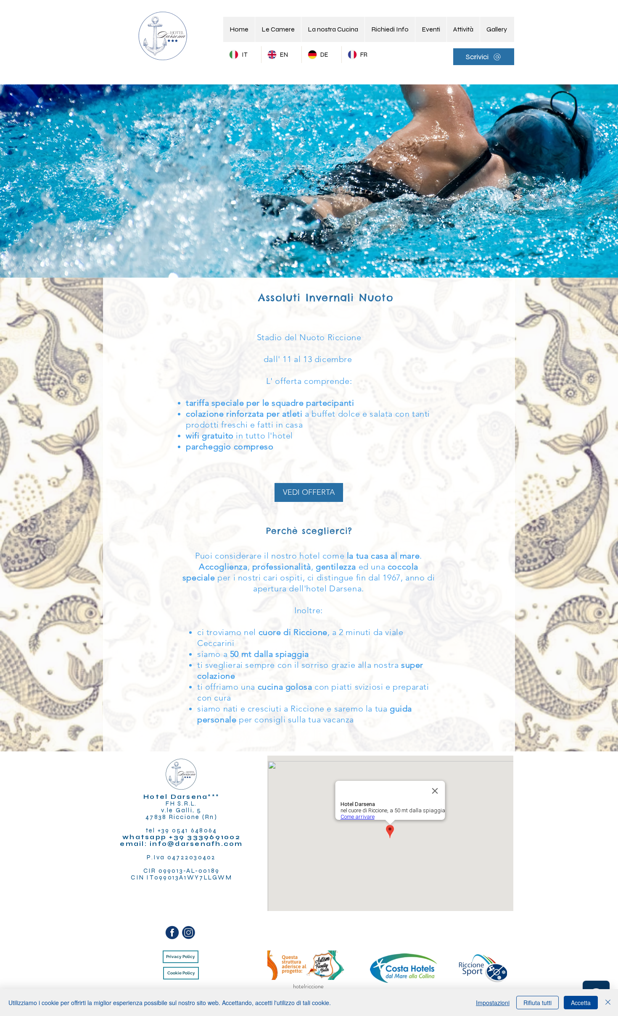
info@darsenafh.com (196, 844)
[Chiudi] (608, 1002)
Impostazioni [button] (493, 1002)
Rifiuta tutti (537, 1002)
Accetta (581, 1002)
